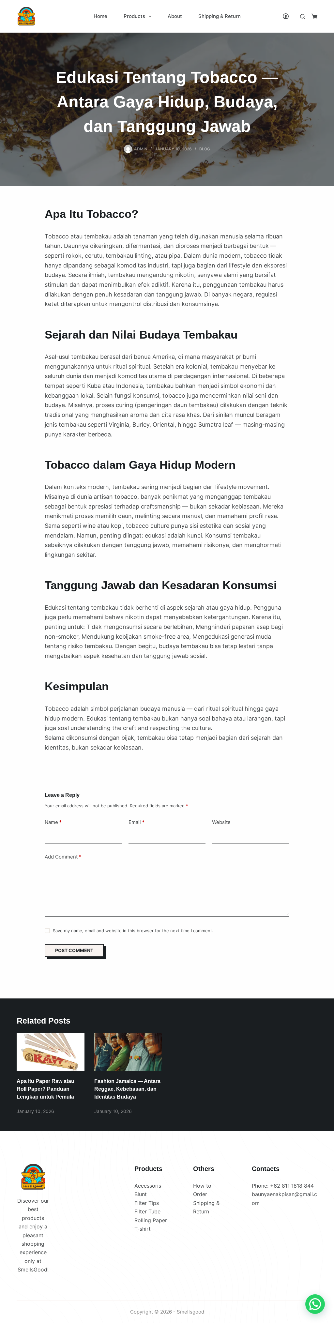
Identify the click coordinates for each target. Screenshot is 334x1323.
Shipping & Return (219, 16)
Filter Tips (146, 1203)
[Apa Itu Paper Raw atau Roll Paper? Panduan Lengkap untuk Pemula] (50, 1052)
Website (221, 822)
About (175, 16)
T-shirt (142, 1228)
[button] (315, 1304)
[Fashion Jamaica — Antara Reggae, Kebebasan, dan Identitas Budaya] (128, 1052)
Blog (204, 148)
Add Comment (63, 857)
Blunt (140, 1194)
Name (53, 822)
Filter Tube (147, 1211)
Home (100, 16)
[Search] (302, 16)
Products (134, 16)
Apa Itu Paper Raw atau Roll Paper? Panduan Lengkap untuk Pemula (45, 1089)
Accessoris (147, 1185)
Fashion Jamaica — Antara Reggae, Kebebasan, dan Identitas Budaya (127, 1089)
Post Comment (74, 950)
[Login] (286, 16)
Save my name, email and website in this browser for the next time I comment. (133, 930)
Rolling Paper (150, 1220)
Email (136, 822)
